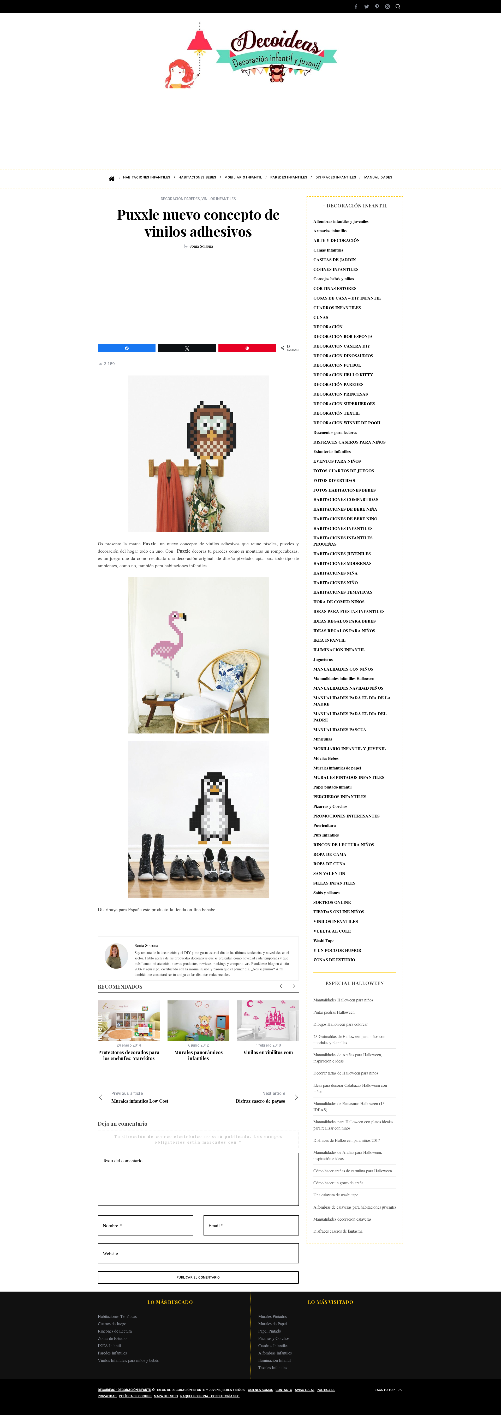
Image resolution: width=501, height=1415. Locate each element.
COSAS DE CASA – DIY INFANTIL (347, 298)
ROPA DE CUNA (329, 864)
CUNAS (320, 317)
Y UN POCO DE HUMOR (337, 950)
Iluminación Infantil (274, 1360)
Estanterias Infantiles (332, 452)
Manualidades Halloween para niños (343, 1000)
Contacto (284, 1390)
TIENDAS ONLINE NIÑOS (338, 912)
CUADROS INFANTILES (337, 308)
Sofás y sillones (326, 892)
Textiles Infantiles (272, 1367)
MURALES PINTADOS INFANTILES (348, 777)
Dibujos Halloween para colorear (340, 1024)
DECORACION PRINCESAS (340, 394)
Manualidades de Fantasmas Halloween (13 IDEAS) (349, 1106)
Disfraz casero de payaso (260, 1097)
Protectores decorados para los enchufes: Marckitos (128, 1055)
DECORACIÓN (328, 327)
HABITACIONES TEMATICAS (342, 592)
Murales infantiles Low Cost (139, 1097)
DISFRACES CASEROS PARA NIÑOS (349, 442)
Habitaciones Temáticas (117, 1316)
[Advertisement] (250, 125)
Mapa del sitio (166, 1396)
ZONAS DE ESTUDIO (334, 960)
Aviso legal (304, 1390)
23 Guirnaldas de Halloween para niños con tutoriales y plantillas (349, 1039)
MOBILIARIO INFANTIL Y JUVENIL (349, 748)
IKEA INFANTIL (329, 640)
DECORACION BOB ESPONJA (343, 336)
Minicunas (322, 739)
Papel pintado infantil (332, 787)
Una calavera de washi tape (335, 1195)
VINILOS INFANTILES (218, 199)
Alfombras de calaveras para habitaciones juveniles (354, 1207)
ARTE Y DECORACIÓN (336, 240)
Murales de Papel (272, 1323)
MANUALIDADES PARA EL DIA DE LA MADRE (352, 701)
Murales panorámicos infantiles (198, 1055)
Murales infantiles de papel (337, 768)
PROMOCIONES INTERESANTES (346, 816)
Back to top (385, 1390)
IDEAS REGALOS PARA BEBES (344, 621)
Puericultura (324, 825)
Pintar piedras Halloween (334, 1012)
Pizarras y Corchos (330, 806)
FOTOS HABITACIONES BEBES (344, 490)
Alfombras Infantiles (275, 1353)
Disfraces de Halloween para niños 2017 (346, 1140)
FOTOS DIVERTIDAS (334, 480)
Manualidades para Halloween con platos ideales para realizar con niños (353, 1125)
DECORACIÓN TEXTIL (336, 413)
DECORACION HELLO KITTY (343, 375)
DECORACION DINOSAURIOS (343, 356)
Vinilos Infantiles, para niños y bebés (128, 1360)
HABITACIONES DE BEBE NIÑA (345, 509)
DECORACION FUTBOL (337, 365)
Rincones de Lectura (115, 1331)
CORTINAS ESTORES (334, 288)
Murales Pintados (272, 1316)
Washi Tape (323, 941)
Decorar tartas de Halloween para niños (345, 1073)
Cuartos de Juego (112, 1323)
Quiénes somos (260, 1390)
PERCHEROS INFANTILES (339, 796)
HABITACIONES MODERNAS (342, 563)
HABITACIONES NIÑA (335, 573)
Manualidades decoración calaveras (342, 1219)
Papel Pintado (269, 1331)
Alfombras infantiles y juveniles (340, 221)
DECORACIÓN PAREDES (180, 199)
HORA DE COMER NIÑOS (339, 602)
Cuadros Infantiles (273, 1345)
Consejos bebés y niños (333, 279)
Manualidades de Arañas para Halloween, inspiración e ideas (347, 1058)
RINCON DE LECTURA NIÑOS (343, 844)
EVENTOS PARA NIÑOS (337, 461)
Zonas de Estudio (112, 1338)
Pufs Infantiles (326, 835)
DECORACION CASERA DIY (341, 346)
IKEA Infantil (109, 1345)
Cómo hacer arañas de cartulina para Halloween (352, 1170)
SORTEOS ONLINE (332, 902)
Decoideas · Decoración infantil (124, 1390)
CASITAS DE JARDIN (334, 259)
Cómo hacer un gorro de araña (338, 1182)
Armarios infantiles (330, 231)
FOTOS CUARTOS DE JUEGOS (343, 471)
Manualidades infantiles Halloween (343, 679)
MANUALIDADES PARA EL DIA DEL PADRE (350, 717)
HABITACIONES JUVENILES (342, 554)
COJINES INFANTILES (336, 269)
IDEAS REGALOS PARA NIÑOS (344, 631)
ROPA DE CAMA (330, 854)
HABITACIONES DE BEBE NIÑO (345, 519)
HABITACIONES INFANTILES (343, 528)
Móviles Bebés (325, 758)
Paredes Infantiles (112, 1353)
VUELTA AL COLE (332, 931)
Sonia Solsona (201, 246)
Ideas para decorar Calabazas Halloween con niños (350, 1088)
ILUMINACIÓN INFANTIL (339, 650)
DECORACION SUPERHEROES (344, 404)
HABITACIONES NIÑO (335, 583)
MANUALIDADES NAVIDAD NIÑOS (348, 688)
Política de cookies (135, 1396)
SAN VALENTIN (329, 873)
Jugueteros (323, 659)
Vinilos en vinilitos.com (268, 1052)
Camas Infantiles (328, 250)
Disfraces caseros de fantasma (337, 1231)
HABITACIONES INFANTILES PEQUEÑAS (343, 541)
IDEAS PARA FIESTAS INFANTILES (349, 611)
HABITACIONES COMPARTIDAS (345, 500)
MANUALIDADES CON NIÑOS (343, 669)
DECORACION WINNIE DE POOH (346, 423)
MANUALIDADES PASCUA (339, 729)
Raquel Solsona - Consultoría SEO (210, 1396)
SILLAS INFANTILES (334, 883)
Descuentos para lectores (335, 432)
